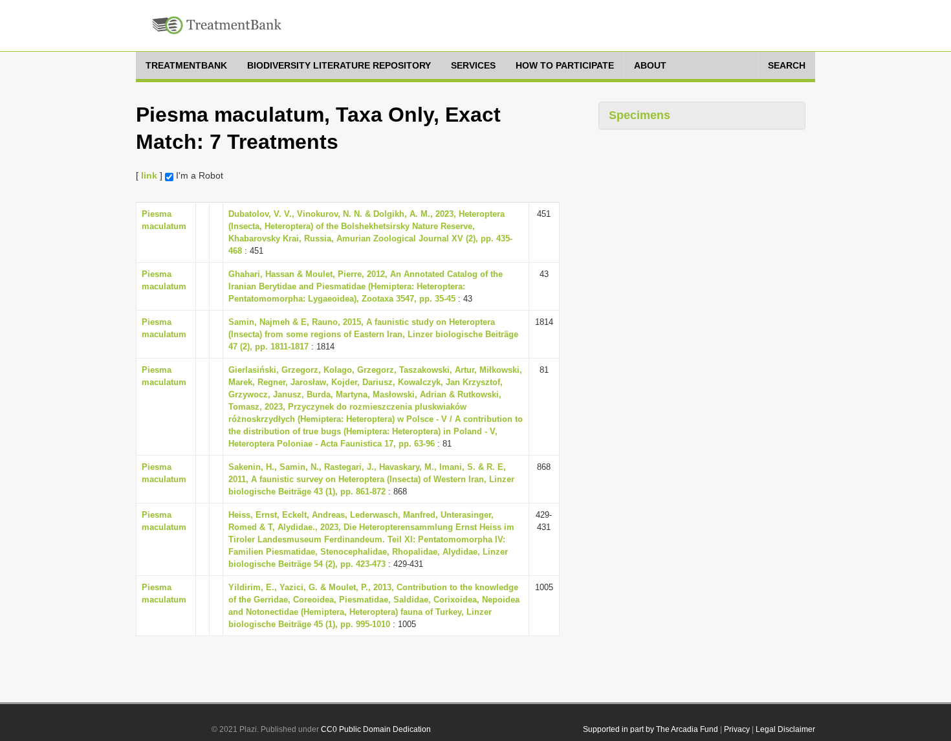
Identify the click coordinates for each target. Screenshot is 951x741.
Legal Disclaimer (785, 729)
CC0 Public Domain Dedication (376, 729)
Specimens (639, 115)
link (149, 175)
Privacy (737, 729)
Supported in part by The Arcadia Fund (650, 729)
